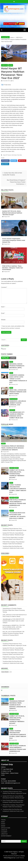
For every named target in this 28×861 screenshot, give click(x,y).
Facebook (6, 160)
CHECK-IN (4, 830)
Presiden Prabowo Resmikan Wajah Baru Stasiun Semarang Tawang (14, 610)
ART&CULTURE (5, 828)
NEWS (10, 65)
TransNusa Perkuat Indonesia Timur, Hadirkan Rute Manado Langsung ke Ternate (12, 447)
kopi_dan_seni (6, 631)
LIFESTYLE (12, 410)
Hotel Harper (14, 155)
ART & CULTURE (13, 398)
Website (3, 319)
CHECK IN (4, 65)
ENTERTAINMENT (6, 836)
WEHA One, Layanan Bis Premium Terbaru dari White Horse (17, 391)
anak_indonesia (7, 614)
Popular (5, 358)
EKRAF (3, 826)
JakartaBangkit (7, 619)
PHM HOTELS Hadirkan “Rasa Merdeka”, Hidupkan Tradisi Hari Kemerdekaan (12, 267)
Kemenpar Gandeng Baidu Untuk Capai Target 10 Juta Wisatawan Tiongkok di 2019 (18, 378)
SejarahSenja (6, 608)
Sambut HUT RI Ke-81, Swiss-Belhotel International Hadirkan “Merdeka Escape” (12, 212)
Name (3, 306)
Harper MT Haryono (7, 155)
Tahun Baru (19, 155)
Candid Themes (19, 857)
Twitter (14, 160)
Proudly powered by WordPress (11, 855)
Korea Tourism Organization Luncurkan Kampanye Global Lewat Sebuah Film (13, 240)
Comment (4, 287)
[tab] (5, 358)
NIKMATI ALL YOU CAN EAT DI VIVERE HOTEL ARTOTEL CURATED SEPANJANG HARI (14, 627)
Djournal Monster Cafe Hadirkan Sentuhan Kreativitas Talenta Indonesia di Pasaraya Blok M (13, 633)
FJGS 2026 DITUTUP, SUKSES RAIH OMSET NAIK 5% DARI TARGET (13, 621)
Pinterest (22, 160)
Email (3, 313)
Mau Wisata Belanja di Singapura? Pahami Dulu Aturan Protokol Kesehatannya (16, 182)
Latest (12, 358)
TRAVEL (3, 443)
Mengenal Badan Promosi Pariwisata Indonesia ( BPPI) (16, 365)
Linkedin (5, 164)
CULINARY (4, 832)
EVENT (3, 823)
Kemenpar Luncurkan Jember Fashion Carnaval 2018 (17, 403)
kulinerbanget (6, 625)
